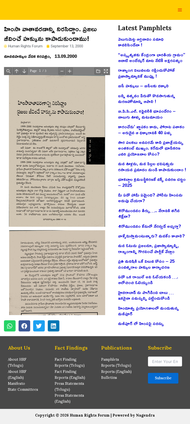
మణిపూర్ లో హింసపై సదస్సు (141, 323)
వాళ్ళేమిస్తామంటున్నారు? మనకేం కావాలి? (151, 235)
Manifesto (16, 383)
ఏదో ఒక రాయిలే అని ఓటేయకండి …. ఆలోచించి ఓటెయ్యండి (148, 279)
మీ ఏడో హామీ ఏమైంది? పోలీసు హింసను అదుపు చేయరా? (150, 198)
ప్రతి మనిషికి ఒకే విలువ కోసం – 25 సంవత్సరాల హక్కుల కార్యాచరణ (146, 264)
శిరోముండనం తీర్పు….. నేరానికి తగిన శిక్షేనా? (149, 213)
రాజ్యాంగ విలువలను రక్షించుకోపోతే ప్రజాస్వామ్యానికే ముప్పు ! (146, 73)
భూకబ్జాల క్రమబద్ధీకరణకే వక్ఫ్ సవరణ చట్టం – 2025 (152, 182)
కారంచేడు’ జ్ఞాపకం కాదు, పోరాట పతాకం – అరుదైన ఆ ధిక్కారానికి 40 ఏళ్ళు (151, 129)
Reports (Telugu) (116, 365)
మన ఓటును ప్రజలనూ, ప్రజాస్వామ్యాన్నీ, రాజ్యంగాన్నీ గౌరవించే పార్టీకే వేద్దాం (148, 248)
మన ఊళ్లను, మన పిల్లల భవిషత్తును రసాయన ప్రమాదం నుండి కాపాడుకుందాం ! (152, 166)
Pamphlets (110, 359)
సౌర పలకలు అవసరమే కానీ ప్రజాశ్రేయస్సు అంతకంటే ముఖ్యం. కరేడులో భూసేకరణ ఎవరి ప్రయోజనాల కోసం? (150, 148)
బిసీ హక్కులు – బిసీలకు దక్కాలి (143, 85)
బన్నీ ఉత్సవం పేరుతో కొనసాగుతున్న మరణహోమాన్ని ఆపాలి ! (146, 98)
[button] (10, 325)
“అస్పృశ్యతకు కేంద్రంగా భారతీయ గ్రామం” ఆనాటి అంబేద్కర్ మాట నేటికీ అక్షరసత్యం (151, 57)
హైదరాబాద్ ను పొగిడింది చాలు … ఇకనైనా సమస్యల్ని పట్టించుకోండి (146, 295)
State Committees (23, 389)
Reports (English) (116, 371)
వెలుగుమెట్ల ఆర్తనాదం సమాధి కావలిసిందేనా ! (141, 42)
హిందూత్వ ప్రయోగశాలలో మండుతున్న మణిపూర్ (148, 311)
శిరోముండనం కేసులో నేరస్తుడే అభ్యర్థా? (149, 226)
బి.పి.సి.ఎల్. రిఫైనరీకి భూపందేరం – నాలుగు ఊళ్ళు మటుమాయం (147, 114)
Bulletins (109, 377)
